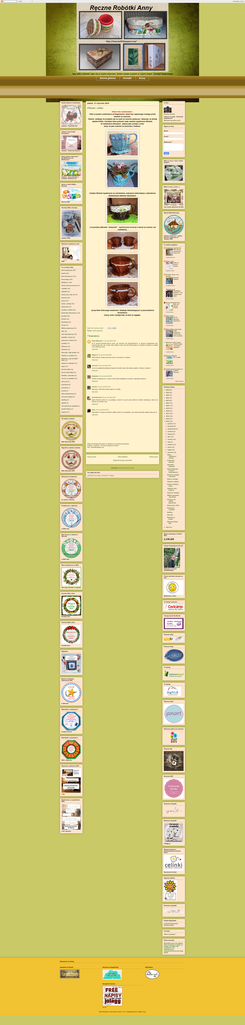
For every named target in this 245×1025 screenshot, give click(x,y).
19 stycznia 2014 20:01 (102, 409)
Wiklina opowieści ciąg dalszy (173, 496)
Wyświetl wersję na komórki (122, 460)
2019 (167, 408)
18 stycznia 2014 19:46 (104, 365)
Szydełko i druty (66, 337)
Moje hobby (170, 316)
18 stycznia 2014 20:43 (104, 386)
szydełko (64, 288)
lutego (170, 450)
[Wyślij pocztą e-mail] (108, 328)
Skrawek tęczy (170, 289)
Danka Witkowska (97, 341)
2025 (167, 392)
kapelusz (64, 412)
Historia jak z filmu (173, 505)
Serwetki (64, 349)
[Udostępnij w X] (112, 328)
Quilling (64, 400)
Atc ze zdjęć (176, 357)
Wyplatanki (95, 376)
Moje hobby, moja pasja (173, 329)
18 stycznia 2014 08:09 (104, 355)
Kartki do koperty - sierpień (176, 264)
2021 (167, 403)
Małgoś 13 (95, 355)
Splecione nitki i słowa (173, 342)
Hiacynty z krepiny (173, 492)
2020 (167, 405)
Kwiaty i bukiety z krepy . (173, 485)
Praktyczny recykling (171, 508)
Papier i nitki (170, 261)
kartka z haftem (66, 303)
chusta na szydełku (67, 378)
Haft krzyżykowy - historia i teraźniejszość (173, 470)
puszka (63, 391)
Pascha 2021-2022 (67, 372)
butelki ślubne (66, 409)
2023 (167, 398)
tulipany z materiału (67, 363)
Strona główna (108, 78)
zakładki (64, 291)
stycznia (170, 452)
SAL (62, 331)
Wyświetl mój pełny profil (172, 120)
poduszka (64, 387)
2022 (167, 400)
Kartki (63, 273)
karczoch (64, 381)
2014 (167, 421)
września (171, 431)
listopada (171, 426)
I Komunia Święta (67, 397)
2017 (167, 413)
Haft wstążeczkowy (67, 393)
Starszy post (153, 457)
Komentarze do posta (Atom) (126, 468)
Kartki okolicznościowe (69, 285)
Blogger (144, 1011)
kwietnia (170, 444)
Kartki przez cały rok (68, 294)
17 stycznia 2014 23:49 (109, 341)
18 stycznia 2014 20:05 (105, 376)
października (172, 429)
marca (170, 447)
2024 (167, 395)
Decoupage (65, 279)
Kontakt (127, 78)
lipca (169, 436)
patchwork (64, 384)
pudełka (64, 343)
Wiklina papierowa (98, 330)
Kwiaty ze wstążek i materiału (173, 475)
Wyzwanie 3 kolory (171, 518)
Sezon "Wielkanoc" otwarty (172, 456)
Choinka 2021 (65, 369)
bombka (64, 316)
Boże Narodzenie (66, 276)
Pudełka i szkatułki (67, 375)
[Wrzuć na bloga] (110, 328)
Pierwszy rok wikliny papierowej (171, 501)
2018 (167, 411)
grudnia (170, 423)
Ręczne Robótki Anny (173, 302)
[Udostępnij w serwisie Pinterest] (115, 328)
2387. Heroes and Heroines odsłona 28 (177, 251)
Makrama (64, 346)
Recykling (64, 322)
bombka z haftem (67, 310)
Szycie (63, 301)
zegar (63, 366)
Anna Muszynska (97, 397)
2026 (167, 390)
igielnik (63, 403)
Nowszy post (91, 457)
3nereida (94, 386)
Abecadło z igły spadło (68, 352)
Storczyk (170, 515)
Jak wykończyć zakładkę (69, 406)
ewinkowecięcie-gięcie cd (174, 369)
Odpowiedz (95, 349)
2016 (167, 416)
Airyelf (124, 1011)
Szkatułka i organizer (171, 465)
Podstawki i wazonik (171, 461)
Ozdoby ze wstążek (67, 355)
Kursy (142, 78)
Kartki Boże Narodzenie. (69, 313)
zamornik (94, 365)
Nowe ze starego (172, 479)
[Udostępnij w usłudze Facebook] (114, 328)
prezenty (64, 297)
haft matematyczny (67, 334)
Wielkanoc (64, 282)
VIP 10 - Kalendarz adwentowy (176, 319)
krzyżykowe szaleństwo (173, 248)
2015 (167, 418)
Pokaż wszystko (179, 381)
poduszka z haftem (67, 340)
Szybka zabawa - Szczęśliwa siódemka (177, 345)
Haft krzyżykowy (66, 270)
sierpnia (170, 434)
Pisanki (63, 319)
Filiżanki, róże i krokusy (172, 489)
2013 (167, 527)
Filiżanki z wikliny (173, 481)
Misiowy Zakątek (171, 356)
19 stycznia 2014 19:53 (108, 397)
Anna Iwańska (170, 114)
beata (93, 409)
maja (169, 442)
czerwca (170, 439)
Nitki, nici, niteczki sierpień (176, 306)
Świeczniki (64, 307)
